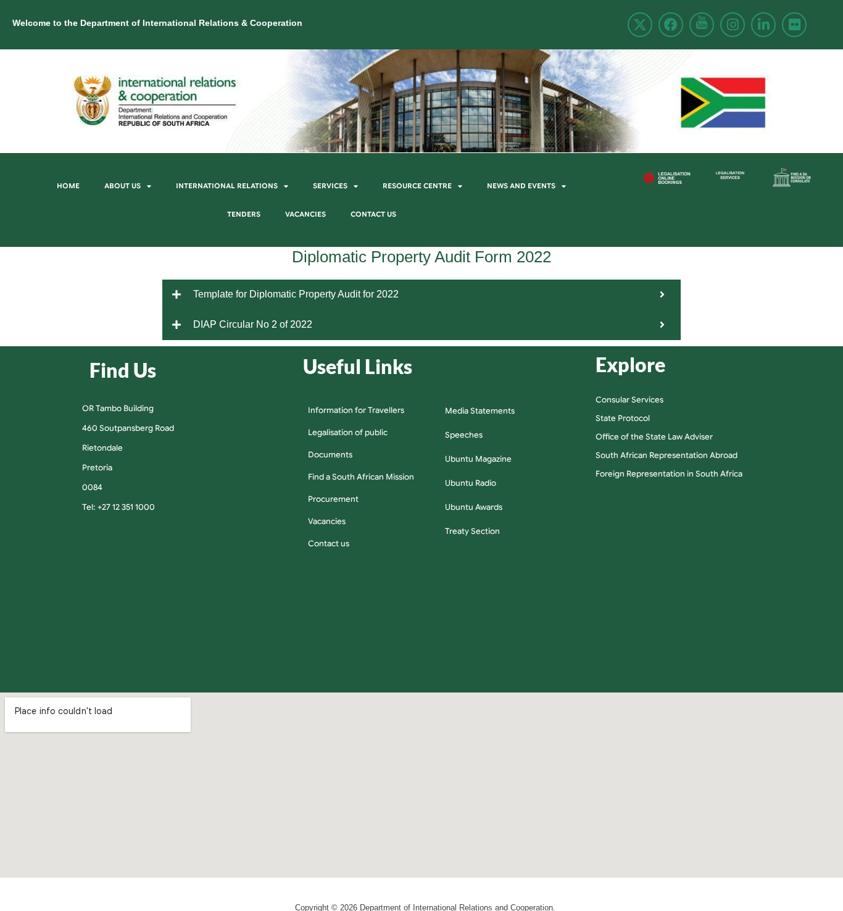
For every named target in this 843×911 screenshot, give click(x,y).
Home (68, 185)
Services (330, 185)
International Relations (227, 185)
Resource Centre (417, 185)
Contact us (373, 214)
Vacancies (305, 214)
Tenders (243, 214)
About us (122, 185)
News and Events (521, 185)
